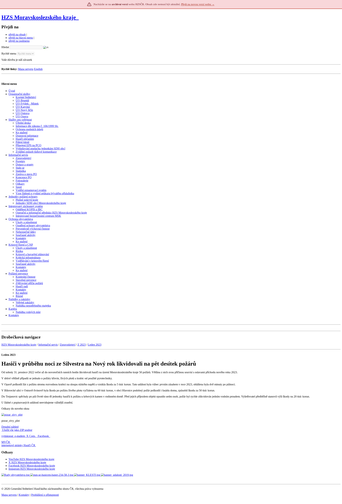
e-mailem (20, 436)
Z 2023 (81, 344)
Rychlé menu (8, 53)
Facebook (44, 436)
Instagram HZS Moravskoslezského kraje (32, 468)
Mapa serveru (25, 69)
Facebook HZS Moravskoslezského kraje (32, 465)
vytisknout (7, 436)
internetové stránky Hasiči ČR (18, 445)
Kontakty (24, 494)
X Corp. (31, 436)
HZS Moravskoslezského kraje (38, 17)
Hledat (5, 47)
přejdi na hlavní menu (21, 37)
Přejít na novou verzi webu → (197, 4)
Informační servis (48, 344)
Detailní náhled (10, 426)
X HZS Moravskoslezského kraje (27, 462)
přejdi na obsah (17, 34)
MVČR (5, 442)
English (38, 69)
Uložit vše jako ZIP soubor (16, 429)
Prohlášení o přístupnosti (45, 494)
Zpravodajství (67, 344)
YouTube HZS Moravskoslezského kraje (31, 459)
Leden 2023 (94, 344)
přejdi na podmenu (19, 40)
